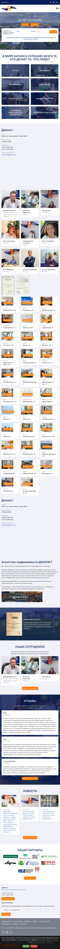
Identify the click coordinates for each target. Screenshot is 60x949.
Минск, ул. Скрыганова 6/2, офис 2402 (14, 890)
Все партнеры (30, 878)
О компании (6, 924)
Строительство (44, 921)
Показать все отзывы (30, 778)
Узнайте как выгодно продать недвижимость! (8, 32)
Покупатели (18, 921)
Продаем (35, 25)
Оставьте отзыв (23, 708)
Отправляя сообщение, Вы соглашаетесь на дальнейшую (31, 38)
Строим (25, 25)
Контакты (23, 924)
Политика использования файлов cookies (44, 928)
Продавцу (27, 921)
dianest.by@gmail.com (9, 155)
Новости (15, 924)
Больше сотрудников (30, 688)
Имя (18, 31)
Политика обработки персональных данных (16, 928)
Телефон (33, 31)
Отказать (34, 946)
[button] (29, 48)
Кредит (35, 921)
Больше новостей (30, 837)
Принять (26, 946)
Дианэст (5, 2)
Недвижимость (7, 921)
